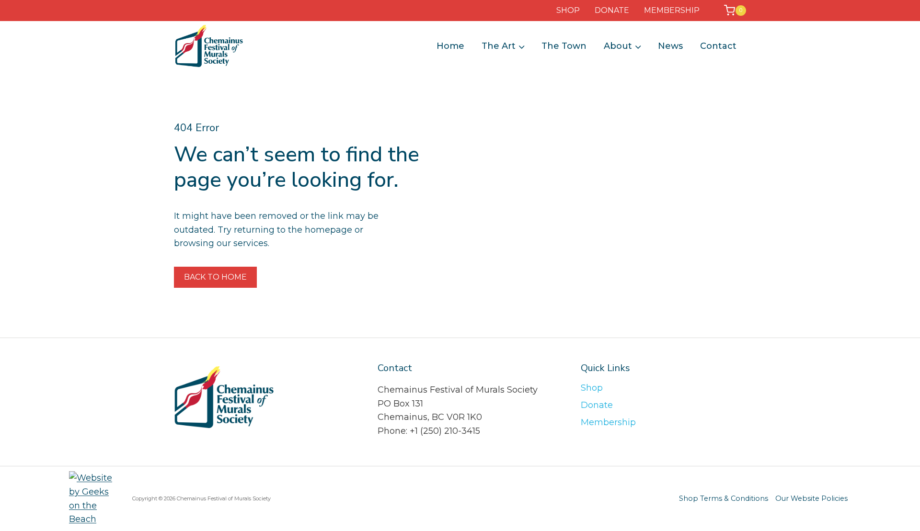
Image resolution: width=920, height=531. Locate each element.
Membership (608, 422)
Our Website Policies (811, 498)
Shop (592, 388)
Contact (718, 46)
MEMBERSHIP (672, 10)
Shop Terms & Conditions (723, 498)
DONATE (612, 10)
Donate (597, 405)
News (670, 46)
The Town (563, 46)
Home (450, 46)
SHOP (568, 10)
